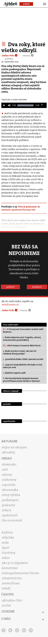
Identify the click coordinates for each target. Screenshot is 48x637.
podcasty (8, 505)
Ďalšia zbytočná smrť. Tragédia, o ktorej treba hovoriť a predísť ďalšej (22, 338)
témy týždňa (11, 495)
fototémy (8, 553)
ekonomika (10, 490)
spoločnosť (10, 515)
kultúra (7, 532)
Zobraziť (14, 391)
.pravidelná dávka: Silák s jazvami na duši (23, 359)
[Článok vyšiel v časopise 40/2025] (4, 44)
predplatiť (37, 286)
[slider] (25, 105)
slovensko (9, 464)
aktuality (8, 452)
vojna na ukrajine (14, 447)
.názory (26, 55)
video (6, 558)
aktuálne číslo (12, 600)
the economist (12, 520)
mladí (6, 588)
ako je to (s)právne (15, 563)
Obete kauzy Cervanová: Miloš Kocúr (23, 345)
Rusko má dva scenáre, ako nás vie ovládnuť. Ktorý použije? (19, 352)
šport (5, 547)
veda (5, 542)
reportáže (9, 485)
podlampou (10, 500)
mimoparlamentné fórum (20, 573)
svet (5, 469)
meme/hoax (11, 583)
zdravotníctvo (12, 578)
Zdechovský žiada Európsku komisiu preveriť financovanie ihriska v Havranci (21, 379)
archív (6, 605)
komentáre (10, 568)
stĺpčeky (8, 537)
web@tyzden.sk (10, 304)
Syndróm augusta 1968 (14, 372)
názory (7, 474)
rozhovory (9, 479)
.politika (8, 58)
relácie (6, 510)
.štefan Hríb (7, 55)
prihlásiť (10, 286)
